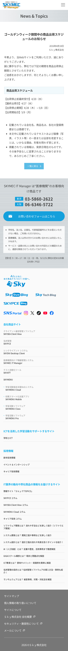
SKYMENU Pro (15, 417)
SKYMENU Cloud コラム (14, 511)
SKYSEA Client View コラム (15, 505)
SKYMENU (8, 379)
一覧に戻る (32, 166)
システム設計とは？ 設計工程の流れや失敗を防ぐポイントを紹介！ (33, 542)
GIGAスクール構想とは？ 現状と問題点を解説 (23, 556)
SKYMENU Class (15, 407)
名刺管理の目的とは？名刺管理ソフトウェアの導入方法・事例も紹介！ (33, 571)
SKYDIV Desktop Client (15, 352)
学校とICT (8, 438)
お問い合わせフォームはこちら (36, 216)
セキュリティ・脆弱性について (21, 623)
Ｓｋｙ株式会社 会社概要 (18, 616)
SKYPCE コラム (10, 498)
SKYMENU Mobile (17, 398)
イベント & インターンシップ (16, 464)
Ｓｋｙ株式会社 (38, 645)
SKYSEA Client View (19, 332)
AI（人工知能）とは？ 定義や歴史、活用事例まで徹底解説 (29, 549)
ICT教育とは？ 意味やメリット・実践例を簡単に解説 (27, 562)
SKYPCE (7, 342)
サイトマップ (11, 596)
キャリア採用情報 (11, 471)
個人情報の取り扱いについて (20, 603)
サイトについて (12, 609)
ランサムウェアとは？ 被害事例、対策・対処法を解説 (27, 579)
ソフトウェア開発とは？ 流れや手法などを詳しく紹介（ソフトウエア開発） (33, 527)
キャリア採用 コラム (12, 518)
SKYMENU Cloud (19, 388)
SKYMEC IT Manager (18, 361)
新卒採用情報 (9, 457)
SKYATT (12, 371)
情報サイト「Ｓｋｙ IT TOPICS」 (18, 491)
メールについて (12, 630)
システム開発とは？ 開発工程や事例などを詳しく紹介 (27, 535)
